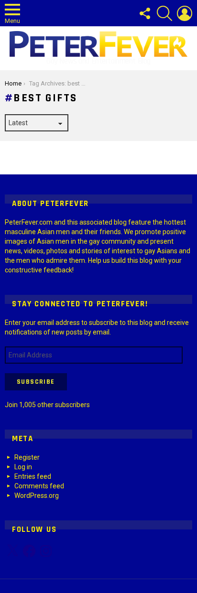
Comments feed (39, 486)
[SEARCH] (164, 13)
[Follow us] (144, 13)
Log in (23, 467)
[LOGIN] (184, 13)
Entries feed (32, 476)
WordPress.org (36, 495)
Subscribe (36, 381)
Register (27, 457)
